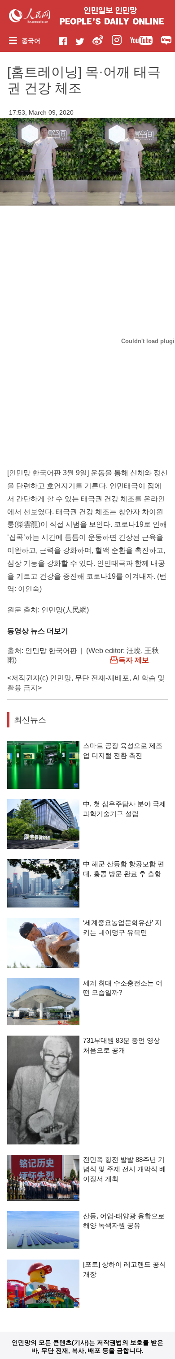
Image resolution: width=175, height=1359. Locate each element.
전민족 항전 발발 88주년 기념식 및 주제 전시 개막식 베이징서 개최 (124, 1169)
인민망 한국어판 (51, 650)
